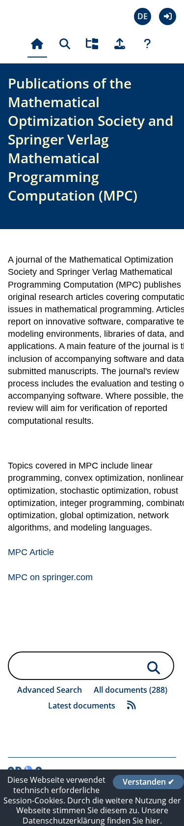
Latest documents (81, 705)
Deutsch (142, 16)
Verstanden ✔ (148, 781)
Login (167, 16)
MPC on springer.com (50, 577)
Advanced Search (49, 689)
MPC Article (31, 552)
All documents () (130, 689)
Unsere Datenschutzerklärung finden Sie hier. (95, 815)
